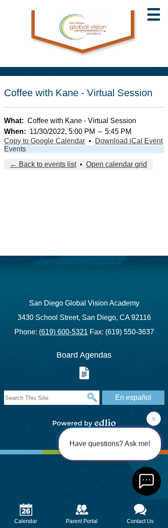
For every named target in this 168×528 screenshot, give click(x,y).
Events (15, 149)
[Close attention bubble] (153, 420)
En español (133, 397)
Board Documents (84, 373)
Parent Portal (82, 521)
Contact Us (140, 521)
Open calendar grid (116, 164)
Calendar (25, 521)
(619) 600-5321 (63, 332)
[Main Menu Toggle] (154, 14)
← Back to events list (43, 164)
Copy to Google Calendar (44, 141)
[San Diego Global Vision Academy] (84, 33)
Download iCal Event (129, 141)
